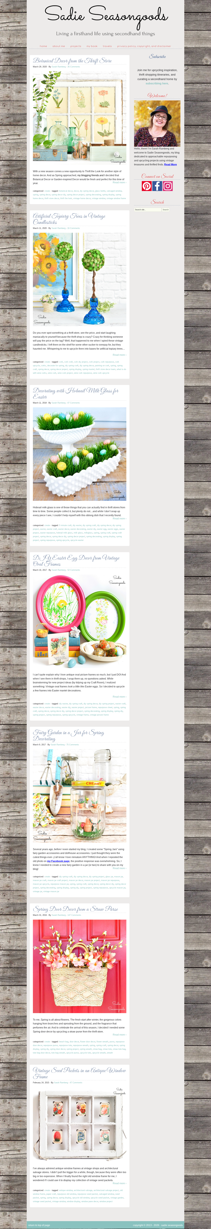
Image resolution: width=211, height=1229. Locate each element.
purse (112, 1041)
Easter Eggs (113, 529)
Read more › (119, 182)
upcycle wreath (99, 1053)
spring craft (105, 533)
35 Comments (74, 67)
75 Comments (72, 744)
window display (73, 1201)
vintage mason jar (51, 891)
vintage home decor (82, 198)
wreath (110, 1053)
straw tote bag (119, 1049)
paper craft (51, 1194)
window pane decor (89, 1201)
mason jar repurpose (110, 880)
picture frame (91, 707)
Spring (35, 194)
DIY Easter (77, 525)
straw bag (97, 1049)
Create (47, 191)
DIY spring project (106, 704)
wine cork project (65, 373)
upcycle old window (80, 1198)
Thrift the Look (66, 198)
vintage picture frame (99, 715)
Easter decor (63, 529)
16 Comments (73, 228)
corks (43, 365)
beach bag (63, 1041)
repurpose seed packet (87, 1194)
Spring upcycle (62, 540)
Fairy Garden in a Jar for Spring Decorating (68, 736)
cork (61, 362)
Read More (170, 164)
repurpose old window (66, 1194)
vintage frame (82, 715)
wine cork (52, 373)
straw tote (107, 1049)
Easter (43, 529)
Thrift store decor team (106, 369)
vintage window (98, 198)
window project (106, 1201)
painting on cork (102, 365)
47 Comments (73, 403)
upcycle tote (85, 1053)
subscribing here (157, 83)
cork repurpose (107, 362)
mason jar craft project (58, 880)
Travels (107, 46)
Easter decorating (78, 529)
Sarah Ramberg (59, 67)
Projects (75, 46)
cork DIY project (81, 362)
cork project (94, 362)
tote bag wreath (58, 1053)
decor (76, 191)
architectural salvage (83, 1190)
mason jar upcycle (41, 884)
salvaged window (114, 191)
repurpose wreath (80, 1045)
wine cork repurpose (83, 373)
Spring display (108, 194)
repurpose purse (50, 1045)
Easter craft (52, 529)
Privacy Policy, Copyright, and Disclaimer (144, 46)
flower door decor (87, 1041)
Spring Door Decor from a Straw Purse (75, 909)
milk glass (78, 533)
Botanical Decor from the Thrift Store (72, 61)
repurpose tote (65, 1045)
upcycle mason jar (117, 888)
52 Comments (74, 570)
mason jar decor (76, 880)
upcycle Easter (77, 540)
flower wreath (102, 1041)
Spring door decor (57, 1049)
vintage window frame (116, 198)
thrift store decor (51, 198)
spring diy (118, 711)
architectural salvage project (106, 1190)
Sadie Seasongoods (105, 21)
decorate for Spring (55, 365)
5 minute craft (65, 525)
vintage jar (37, 891)
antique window (66, 1190)
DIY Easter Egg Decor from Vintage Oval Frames (76, 561)
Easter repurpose (47, 533)
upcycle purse (72, 1053)
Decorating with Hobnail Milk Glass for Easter (75, 394)
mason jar (118, 876)
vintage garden (117, 1198)
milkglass (88, 533)
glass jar (109, 876)
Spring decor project (75, 194)
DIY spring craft (71, 365)
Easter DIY (91, 529)
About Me (59, 46)
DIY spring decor (87, 191)
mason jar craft (39, 880)
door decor (74, 1041)
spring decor (45, 194)
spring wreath (86, 1049)
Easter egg (101, 529)
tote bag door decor (41, 1053)
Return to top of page (39, 1225)
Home (43, 46)
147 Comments (74, 915)
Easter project (78, 707)
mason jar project (92, 880)
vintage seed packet (42, 1201)
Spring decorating (93, 194)
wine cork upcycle (101, 373)
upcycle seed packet (100, 1198)
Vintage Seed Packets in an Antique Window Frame (79, 1074)
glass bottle (100, 191)
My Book (92, 46)
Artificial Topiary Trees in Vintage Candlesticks (69, 219)
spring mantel (88, 369)
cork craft (68, 362)
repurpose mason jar (60, 884)
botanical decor (66, 191)
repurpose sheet (105, 707)
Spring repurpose (47, 540)
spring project (39, 715)
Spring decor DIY (59, 194)
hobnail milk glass (64, 533)
